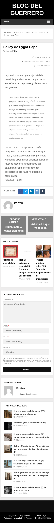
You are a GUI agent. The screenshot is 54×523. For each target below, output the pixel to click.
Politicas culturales (22, 33)
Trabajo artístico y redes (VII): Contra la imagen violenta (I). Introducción (43, 269)
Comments (8, 299)
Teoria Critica (37, 33)
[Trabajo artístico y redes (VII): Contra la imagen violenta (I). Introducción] (43, 251)
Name (6, 326)
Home (8, 33)
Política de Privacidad (12, 518)
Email (6, 337)
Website (7, 348)
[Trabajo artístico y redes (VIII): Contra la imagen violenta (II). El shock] (27, 251)
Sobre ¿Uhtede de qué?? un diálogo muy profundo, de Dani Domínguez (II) (31, 449)
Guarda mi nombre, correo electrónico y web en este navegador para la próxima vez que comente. (27, 361)
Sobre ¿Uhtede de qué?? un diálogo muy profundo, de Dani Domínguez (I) (31, 475)
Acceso (29, 518)
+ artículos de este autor (26, 394)
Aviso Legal (41, 515)
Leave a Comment (43, 66)
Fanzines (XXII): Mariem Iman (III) (30, 422)
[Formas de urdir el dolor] (10, 251)
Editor (14, 51)
